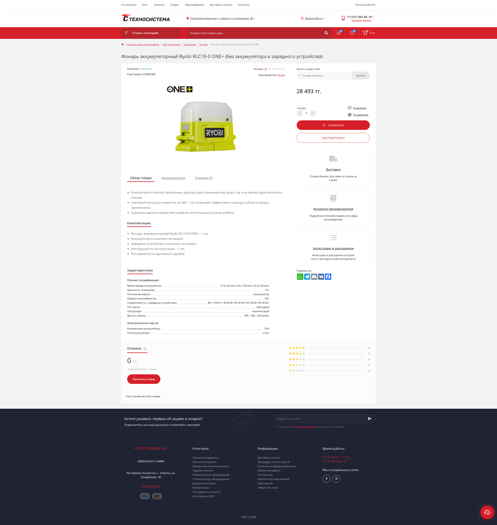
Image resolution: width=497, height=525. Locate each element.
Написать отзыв (144, 379)
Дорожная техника (204, 483)
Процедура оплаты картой (274, 462)
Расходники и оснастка (206, 492)
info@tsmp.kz (151, 486)
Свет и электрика (171, 44)
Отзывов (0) (204, 178)
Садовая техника (203, 470)
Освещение (190, 44)
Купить (361, 75)
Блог (145, 4)
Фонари (203, 44)
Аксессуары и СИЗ (203, 496)
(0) (265, 69)
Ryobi (281, 75)
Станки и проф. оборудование (143, 44)
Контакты (244, 4)
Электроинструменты (206, 457)
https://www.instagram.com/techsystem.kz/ (336, 479)
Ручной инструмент (205, 462)
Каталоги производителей (273, 479)
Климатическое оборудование (211, 474)
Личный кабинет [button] (365, 4)
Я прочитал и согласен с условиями (312, 426)
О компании (128, 4)
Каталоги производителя (333, 209)
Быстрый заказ (333, 138)
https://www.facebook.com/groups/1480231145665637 (326, 479)
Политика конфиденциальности (277, 466)
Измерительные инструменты (211, 466)
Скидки (174, 4)
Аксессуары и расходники (333, 248)
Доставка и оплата (221, 4)
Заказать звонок (361, 20)
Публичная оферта (304, 426)
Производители (194, 4)
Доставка (333, 169)
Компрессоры (201, 487)
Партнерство (265, 483)
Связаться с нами (150, 461)
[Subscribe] (370, 419)
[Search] (326, 33)
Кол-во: (301, 108)
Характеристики (173, 178)
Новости (159, 4)
